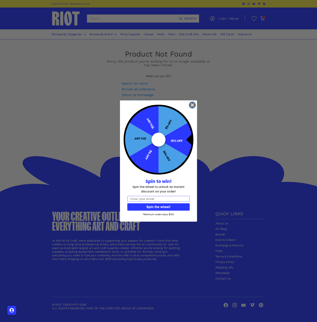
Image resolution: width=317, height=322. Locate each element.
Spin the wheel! (158, 207)
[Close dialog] (192, 105)
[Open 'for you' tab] (11, 310)
